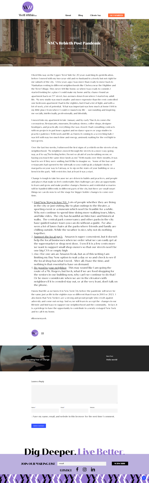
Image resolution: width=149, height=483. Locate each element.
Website (92, 407)
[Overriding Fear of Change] (37, 358)
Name (33, 407)
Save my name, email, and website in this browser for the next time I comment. (74, 416)
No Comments (83, 48)
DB (63, 48)
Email (63, 407)
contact (66, 470)
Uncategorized (74, 38)
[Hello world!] (111, 358)
